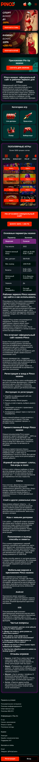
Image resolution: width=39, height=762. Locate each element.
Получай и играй (11, 50)
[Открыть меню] (36, 4)
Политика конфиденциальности (11, 706)
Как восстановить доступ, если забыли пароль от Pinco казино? (19, 628)
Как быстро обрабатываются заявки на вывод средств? (19, 650)
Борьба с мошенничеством (10, 738)
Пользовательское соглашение (11, 704)
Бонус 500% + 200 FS (19, 224)
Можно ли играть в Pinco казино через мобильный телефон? (19, 645)
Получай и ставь (11, 27)
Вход (29, 759)
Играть (11, 168)
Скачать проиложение (8, 722)
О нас (3, 720)
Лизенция (4, 735)
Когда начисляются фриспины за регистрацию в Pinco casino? (17, 641)
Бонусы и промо (6, 724)
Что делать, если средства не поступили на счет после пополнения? (18, 637)
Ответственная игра (7, 709)
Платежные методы (7, 727)
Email (2, 749)
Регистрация (10, 759)
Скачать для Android (19, 68)
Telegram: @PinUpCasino (9, 751)
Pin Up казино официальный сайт (19, 215)
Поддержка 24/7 (6, 740)
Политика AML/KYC (7, 711)
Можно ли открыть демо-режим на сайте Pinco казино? (17, 632)
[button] (35, 753)
